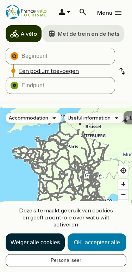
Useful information (89, 118)
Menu (104, 12)
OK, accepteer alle (97, 242)
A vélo (28, 33)
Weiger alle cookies (35, 242)
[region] (66, 172)
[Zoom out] (123, 194)
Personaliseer (66, 260)
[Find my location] (123, 170)
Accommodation (28, 118)
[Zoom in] (123, 184)
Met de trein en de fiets (88, 33)
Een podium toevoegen (49, 70)
